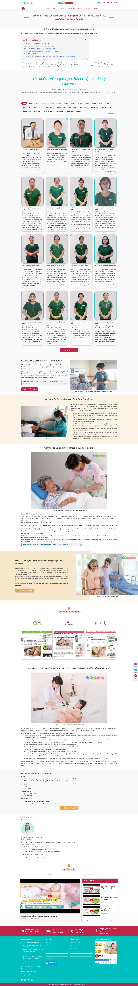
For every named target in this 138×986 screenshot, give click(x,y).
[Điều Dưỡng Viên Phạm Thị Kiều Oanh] (105, 249)
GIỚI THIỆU (47, 8)
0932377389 (114, 2)
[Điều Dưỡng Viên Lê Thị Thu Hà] (81, 249)
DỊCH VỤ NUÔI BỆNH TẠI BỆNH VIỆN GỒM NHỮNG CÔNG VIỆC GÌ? (39, 46)
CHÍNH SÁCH (80, 8)
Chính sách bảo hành (75, 948)
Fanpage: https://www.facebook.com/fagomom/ (37, 801)
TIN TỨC (62, 8)
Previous (22, 639)
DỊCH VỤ (55, 8)
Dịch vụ (47, 945)
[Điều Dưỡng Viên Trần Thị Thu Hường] (57, 133)
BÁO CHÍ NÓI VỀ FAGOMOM (30, 53)
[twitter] (28, 3)
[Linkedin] (21, 3)
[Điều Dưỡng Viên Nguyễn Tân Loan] (105, 305)
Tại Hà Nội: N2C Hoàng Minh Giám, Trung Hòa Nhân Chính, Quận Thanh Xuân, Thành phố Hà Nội (50, 781)
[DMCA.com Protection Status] (51, 963)
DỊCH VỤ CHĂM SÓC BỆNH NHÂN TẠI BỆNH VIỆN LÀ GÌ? (37, 43)
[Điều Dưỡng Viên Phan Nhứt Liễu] (105, 191)
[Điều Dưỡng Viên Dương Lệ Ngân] (32, 249)
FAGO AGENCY (87, 984)
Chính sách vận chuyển (75, 945)
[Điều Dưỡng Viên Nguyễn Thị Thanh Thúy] (81, 133)
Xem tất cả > (112, 113)
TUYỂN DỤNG (96, 8)
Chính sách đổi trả (74, 955)
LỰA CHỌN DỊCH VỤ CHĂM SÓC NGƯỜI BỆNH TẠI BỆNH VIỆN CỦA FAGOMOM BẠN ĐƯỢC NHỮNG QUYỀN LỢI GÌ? (50, 56)
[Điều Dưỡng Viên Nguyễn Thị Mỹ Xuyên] (57, 191)
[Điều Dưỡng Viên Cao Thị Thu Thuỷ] (57, 249)
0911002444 (105, 2)
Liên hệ (47, 955)
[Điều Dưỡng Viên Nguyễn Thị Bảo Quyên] (105, 133)
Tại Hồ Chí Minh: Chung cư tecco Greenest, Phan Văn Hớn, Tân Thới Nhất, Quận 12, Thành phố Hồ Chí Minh (52, 779)
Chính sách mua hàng (75, 942)
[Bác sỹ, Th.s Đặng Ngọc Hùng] (32, 133)
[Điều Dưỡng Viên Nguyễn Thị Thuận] (32, 305)
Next (116, 639)
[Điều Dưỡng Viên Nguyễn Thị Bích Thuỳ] (57, 305)
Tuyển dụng (48, 958)
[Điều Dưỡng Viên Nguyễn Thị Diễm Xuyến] (32, 191)
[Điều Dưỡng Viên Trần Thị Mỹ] (81, 305)
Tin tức (47, 952)
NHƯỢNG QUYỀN (71, 8)
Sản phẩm (48, 948)
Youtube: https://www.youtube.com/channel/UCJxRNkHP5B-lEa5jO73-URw (44, 803)
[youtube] (31, 3)
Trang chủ (48, 942)
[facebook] (24, 3)
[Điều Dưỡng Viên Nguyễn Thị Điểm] (81, 191)
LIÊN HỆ (88, 8)
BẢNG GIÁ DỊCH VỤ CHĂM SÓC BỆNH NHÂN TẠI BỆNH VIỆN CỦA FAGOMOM (41, 51)
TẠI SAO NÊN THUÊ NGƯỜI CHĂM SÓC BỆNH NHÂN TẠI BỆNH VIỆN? (39, 48)
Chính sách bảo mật (74, 952)
